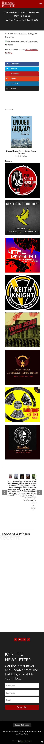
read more (22, 561)
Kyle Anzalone (18, 557)
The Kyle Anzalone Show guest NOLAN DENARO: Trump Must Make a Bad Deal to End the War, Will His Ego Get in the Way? (22, 604)
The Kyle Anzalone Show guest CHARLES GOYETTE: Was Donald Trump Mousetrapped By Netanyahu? (22, 576)
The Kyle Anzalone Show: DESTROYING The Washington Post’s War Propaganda (22, 551)
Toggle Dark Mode (22, 725)
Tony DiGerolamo (16, 20)
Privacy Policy (23, 734)
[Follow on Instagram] (20, 639)
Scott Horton (22, 156)
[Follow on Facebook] (24, 639)
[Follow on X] (15, 639)
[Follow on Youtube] (28, 639)
